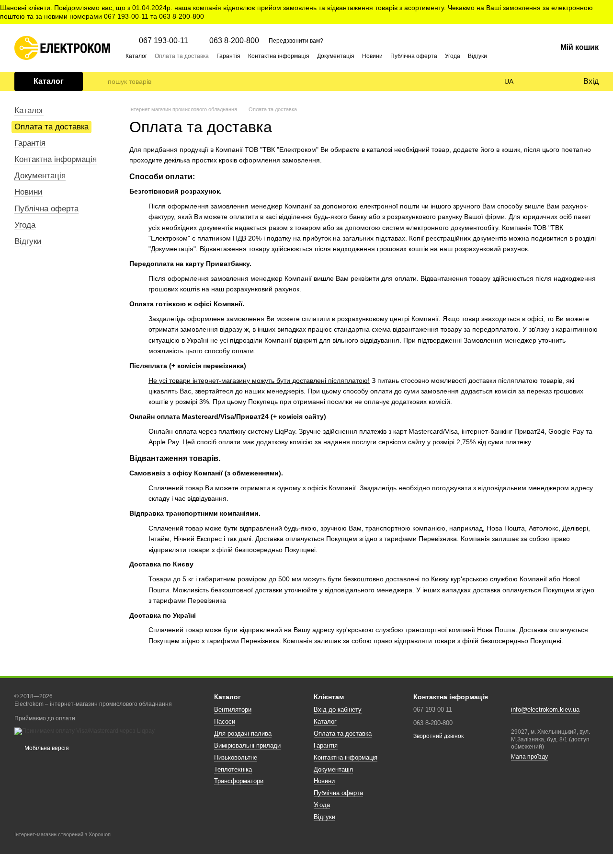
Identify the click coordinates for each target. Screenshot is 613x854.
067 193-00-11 (163, 41)
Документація (335, 56)
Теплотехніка (233, 769)
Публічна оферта (413, 56)
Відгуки (477, 56)
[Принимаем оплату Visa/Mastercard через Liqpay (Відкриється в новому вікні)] (84, 730)
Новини (372, 56)
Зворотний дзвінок (438, 736)
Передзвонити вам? (296, 40)
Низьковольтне (235, 757)
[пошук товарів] (100, 81)
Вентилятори (232, 709)
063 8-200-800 (234, 41)
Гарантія (228, 56)
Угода (452, 56)
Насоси (224, 721)
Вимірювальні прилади (247, 745)
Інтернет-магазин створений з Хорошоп (62, 834)
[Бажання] (555, 81)
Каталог (136, 56)
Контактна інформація (278, 56)
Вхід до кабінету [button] (338, 709)
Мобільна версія (46, 748)
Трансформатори (238, 781)
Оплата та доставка (182, 56)
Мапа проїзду (529, 756)
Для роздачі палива (243, 733)
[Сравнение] (536, 81)
